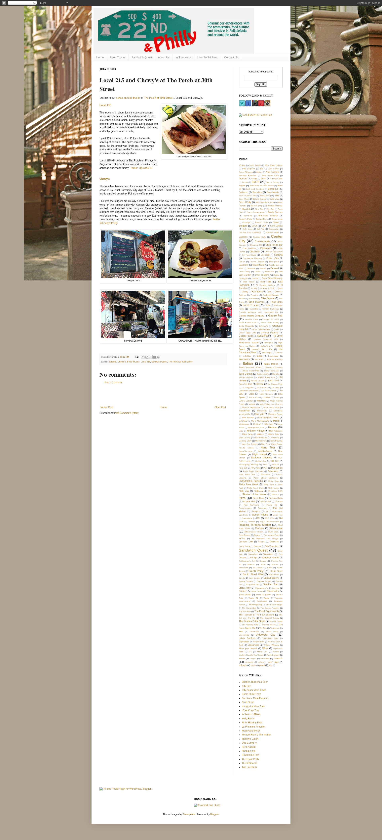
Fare (269, 292)
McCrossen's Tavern (268, 417)
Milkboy (260, 434)
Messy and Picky (251, 730)
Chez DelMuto (249, 248)
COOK (255, 226)
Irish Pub (258, 359)
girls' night (273, 662)
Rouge (257, 535)
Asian (263, 178)
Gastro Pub (275, 315)
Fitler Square (268, 298)
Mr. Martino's (261, 441)
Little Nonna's (266, 394)
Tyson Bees (272, 631)
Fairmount (257, 291)
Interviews (244, 359)
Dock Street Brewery (272, 278)
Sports (242, 578)
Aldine (259, 172)
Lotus (276, 397)
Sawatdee (268, 554)
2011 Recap (255, 165)
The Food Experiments (266, 611)
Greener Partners (270, 332)
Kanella (275, 374)
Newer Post (106, 407)
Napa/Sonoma (245, 451)
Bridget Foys (262, 219)
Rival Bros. (273, 532)
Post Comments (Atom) (126, 413)
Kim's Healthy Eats (252, 722)
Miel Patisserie (276, 431)
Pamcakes (273, 471)
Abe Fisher (273, 169)
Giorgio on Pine (271, 319)
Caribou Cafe (259, 237)
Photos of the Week (254, 494)
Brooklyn (246, 222)
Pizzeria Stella (276, 498)
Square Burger (264, 581)
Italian (248, 363)
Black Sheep (256, 206)
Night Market (259, 454)
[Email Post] (136, 357)
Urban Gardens (247, 638)
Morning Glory (245, 441)
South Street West (253, 574)
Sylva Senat (257, 591)
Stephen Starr (271, 584)
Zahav (242, 658)
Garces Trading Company (251, 316)
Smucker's (243, 568)
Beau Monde (273, 192)
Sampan (257, 546)
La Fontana (262, 387)
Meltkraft (257, 424)
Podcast (279, 501)
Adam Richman (246, 172)
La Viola (275, 387)
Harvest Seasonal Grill (266, 339)
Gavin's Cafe (251, 319)
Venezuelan (258, 642)
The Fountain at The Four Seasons (256, 614)
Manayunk (262, 411)
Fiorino (242, 298)
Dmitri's (254, 278)
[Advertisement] (163, 395)
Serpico (262, 561)
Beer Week (244, 199)
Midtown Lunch (250, 738)
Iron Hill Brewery (275, 359)
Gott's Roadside (246, 326)
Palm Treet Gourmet (253, 471)
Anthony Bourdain (247, 175)
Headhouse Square (248, 342)
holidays (243, 665)
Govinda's (263, 326)
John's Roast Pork (251, 371)
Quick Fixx (278, 515)
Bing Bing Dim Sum (264, 202)
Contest (278, 254)
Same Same (244, 546)
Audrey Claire (276, 179)
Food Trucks (118, 57)
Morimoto (275, 438)
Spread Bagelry (271, 578)
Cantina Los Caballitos (250, 232)
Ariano (254, 179)
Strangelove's (261, 588)
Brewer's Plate (245, 219)
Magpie (252, 404)
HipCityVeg (265, 346)
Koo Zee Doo (245, 384)
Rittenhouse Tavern (254, 532)
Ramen (251, 522)
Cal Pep (261, 229)
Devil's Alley (244, 272)
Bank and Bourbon (255, 189)
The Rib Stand (276, 621)
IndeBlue (247, 356)
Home (100, 57)
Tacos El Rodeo (263, 595)
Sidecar (250, 564)
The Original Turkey (269, 618)
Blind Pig (259, 209)
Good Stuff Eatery (270, 322)
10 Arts (242, 165)
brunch (278, 658)
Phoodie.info (248, 751)
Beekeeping (265, 195)
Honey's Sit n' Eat (262, 349)
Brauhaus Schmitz (268, 215)
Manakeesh (244, 410)
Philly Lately (273, 488)
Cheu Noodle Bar (274, 245)
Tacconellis (273, 591)
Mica (241, 431)
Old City (274, 461)
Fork (267, 305)
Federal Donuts (271, 295)
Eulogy (245, 292)
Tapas (266, 598)
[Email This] (143, 357)
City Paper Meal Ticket (254, 690)
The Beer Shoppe (274, 605)
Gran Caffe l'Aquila (261, 329)
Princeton (262, 508)
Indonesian (273, 356)
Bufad (276, 222)
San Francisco (272, 546)
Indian (259, 356)
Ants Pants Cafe (270, 175)
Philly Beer (273, 481)
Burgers (112, 361)
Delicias (262, 268)
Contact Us (231, 57)
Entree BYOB (267, 288)
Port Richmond (251, 505)
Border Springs (275, 212)
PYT (265, 468)
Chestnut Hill (256, 245)
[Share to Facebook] (154, 357)
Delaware (251, 268)
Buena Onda (261, 222)
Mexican (272, 427)
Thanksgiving (255, 604)
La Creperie (247, 387)
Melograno (244, 424)
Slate (263, 564)
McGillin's (243, 421)
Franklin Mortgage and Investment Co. (258, 312)
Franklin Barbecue (270, 309)
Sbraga (253, 557)
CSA (264, 226)
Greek (276, 329)
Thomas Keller (268, 625)
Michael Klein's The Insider (256, 734)
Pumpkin (256, 511)
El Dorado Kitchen (265, 285)
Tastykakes (262, 601)
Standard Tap (252, 584)
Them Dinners (249, 763)
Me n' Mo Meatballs (260, 421)
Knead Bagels (257, 381)
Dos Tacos (248, 282)
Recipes (259, 528)
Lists (251, 394)
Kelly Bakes (248, 718)
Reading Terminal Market (255, 524)
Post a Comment (113, 382)
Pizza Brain (258, 498)
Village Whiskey (271, 645)
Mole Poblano (260, 438)
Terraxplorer (189, 814)
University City (265, 634)
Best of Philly (245, 202)
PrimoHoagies (245, 508)
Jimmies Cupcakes (274, 367)
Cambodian (274, 229)
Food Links (277, 302)
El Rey (254, 288)
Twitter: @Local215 (141, 167)
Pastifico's (265, 474)
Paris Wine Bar (247, 474)
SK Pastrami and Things (265, 538)
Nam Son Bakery (249, 444)
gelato (261, 662)
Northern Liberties (261, 457)
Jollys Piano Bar (271, 371)
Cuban (242, 262)
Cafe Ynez (248, 229)
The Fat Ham (245, 611)
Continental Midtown (252, 258)
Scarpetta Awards (270, 557)
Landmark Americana (248, 391)
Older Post (220, 407)
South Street (276, 571)
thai (270, 665)
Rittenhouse (276, 528)
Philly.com (258, 491)
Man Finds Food (271, 407)
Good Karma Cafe (247, 322)
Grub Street (248, 702)
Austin (245, 182)
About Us (164, 57)
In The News (183, 57)
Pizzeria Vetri (248, 501)
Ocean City (260, 461)
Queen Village (260, 514)
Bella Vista (275, 199)
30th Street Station (274, 165)
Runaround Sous (272, 535)
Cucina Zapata (257, 262)
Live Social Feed (207, 57)
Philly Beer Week (248, 484)
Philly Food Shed (255, 488)
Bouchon (248, 216)
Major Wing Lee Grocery (271, 404)
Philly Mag (244, 491)
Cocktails (265, 255)
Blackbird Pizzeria (274, 206)
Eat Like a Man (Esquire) (255, 698)
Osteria (275, 464)
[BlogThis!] (147, 357)
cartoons (249, 662)
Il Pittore (279, 353)
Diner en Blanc (262, 275)
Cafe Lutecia (276, 226)
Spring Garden (246, 581)
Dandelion (243, 265)
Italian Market (271, 364)
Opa (265, 464)
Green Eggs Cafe (247, 333)
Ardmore (243, 178)
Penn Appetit (248, 747)
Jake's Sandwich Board (250, 367)
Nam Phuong (276, 441)
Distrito (276, 275)
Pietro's (275, 494)
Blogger (214, 814)
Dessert (274, 268)
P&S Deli (243, 468)
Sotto (269, 568)
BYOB (255, 182)
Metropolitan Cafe (256, 427)
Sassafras (252, 554)
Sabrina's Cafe (246, 542)
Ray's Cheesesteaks (269, 522)
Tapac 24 (253, 598)
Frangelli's (253, 309)
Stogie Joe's (245, 588)
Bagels (242, 185)
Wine (265, 648)
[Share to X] (151, 357)
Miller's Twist (273, 434)
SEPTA (242, 538)
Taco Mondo (245, 594)
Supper (243, 591)
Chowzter (254, 251)
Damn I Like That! (251, 694)
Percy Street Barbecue (265, 478)
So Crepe (257, 568)
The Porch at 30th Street (158, 97)
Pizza (242, 497)
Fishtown (253, 298)
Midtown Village (255, 430)
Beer (277, 195)
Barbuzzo (243, 192)
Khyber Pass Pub (266, 377)
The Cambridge (249, 608)
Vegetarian (244, 641)
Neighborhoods (265, 451)
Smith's (275, 564)
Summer (275, 588)
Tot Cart (263, 628)
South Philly (255, 570)
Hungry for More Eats (253, 706)
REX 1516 (269, 518)
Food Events (256, 301)
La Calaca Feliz (275, 384)
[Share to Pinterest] (158, 357)
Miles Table (247, 434)
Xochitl (276, 652)
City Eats (246, 686)
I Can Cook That (250, 710)
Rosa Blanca (244, 535)
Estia (280, 288)
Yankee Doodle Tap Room (251, 655)
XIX (250, 652)
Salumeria (274, 542)
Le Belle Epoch (269, 391)
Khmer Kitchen (246, 377)
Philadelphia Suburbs (251, 481)
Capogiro (243, 237)
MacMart (261, 400)
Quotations (247, 518)
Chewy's (122, 361)
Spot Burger (254, 578)
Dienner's (269, 272)
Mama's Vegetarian (251, 407)
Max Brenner (248, 417)
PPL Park (255, 468)
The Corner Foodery (269, 608)
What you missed (248, 648)
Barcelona (257, 192)
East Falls (265, 281)
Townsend (275, 628)
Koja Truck (273, 380)
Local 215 (105, 105)
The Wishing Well (250, 625)
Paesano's (277, 467)
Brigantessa (277, 219)
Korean (259, 384)
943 (261, 168)
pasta (262, 665)
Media (276, 421)
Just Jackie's (263, 374)
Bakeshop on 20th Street (262, 186)
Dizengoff (243, 278)
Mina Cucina (244, 438)
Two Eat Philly (249, 767)
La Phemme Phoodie (253, 726)
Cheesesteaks (262, 241)
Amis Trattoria (272, 172)
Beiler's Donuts (259, 199)
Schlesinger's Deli (247, 561)
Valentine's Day (270, 638)
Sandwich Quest (142, 57)
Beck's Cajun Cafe (247, 195)
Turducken (254, 631)
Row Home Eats (250, 755)
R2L (258, 518)
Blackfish (246, 209)
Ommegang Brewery (248, 464)
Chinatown (266, 248)
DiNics (257, 272)
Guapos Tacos (246, 336)
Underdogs (244, 635)
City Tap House (249, 255)
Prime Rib (272, 505)
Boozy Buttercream (255, 212)
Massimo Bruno (275, 414)
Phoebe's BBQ (275, 491)
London (266, 397)
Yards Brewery (273, 655)
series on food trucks (128, 97)
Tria (241, 631)
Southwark (274, 574)
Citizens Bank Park (274, 252)
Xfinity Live (262, 652)
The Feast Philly (250, 759)
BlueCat (270, 209)
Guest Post (263, 335)
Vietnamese (253, 645)
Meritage (269, 424)
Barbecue (273, 189)
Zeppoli (252, 658)
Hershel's (268, 343)
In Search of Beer (251, 714)
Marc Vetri (259, 414)
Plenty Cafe (265, 501)
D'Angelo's (274, 262)
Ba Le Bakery (272, 182)
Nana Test (268, 447)
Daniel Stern (258, 265)
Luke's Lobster (246, 401)
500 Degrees (248, 169)
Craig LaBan (272, 258)
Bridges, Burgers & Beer (255, 682)
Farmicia (254, 295)
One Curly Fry (249, 742)
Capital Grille (272, 232)
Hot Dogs (266, 352)
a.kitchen (264, 658)
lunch (253, 665)
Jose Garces (245, 373)
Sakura (261, 542)
